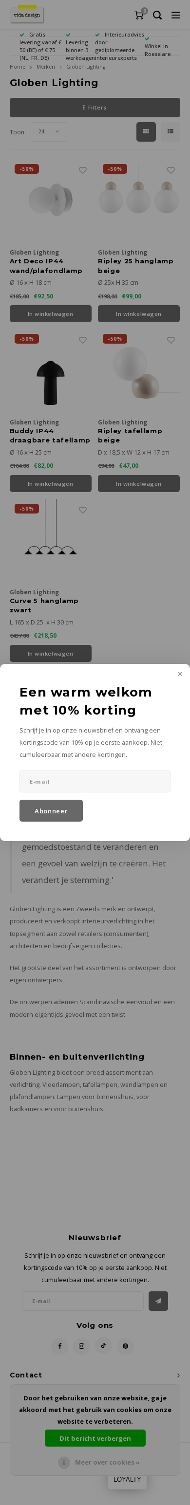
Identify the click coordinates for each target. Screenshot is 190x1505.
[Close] (179, 674)
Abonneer (51, 811)
